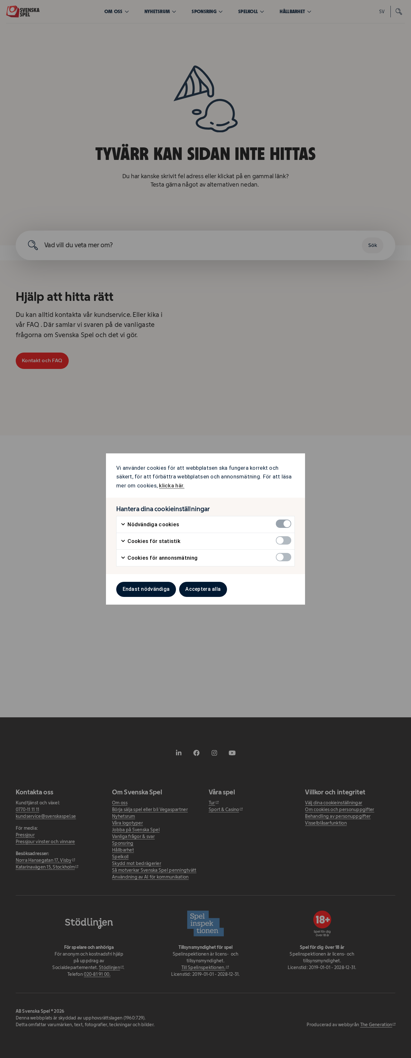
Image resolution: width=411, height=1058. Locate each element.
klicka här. (171, 485)
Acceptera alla (203, 589)
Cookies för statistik (153, 541)
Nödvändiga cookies (152, 524)
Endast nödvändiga (146, 589)
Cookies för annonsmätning (161, 558)
